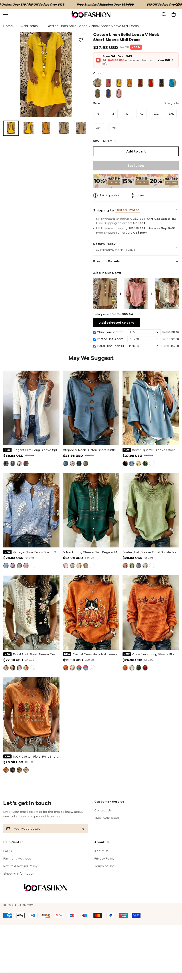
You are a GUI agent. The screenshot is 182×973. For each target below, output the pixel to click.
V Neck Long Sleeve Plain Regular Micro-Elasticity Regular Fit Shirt (91, 552)
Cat (65, 667)
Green (79, 463)
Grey (19, 565)
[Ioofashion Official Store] (91, 14)
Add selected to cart (116, 322)
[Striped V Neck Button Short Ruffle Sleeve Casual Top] (91, 408)
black (6, 463)
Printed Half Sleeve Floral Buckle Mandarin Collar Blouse (151, 552)
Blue (65, 463)
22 (85, 565)
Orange (26, 667)
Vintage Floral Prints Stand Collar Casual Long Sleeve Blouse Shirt (36, 552)
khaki (12, 463)
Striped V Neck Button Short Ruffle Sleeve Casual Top (91, 450)
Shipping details (176, 210)
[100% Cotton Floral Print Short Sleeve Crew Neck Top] (31, 714)
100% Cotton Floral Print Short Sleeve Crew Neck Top (36, 756)
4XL (100, 130)
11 (119, 93)
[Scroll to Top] (173, 949)
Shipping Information (18, 873)
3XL (173, 115)
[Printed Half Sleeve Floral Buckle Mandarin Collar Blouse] (136, 293)
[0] (173, 14)
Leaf (72, 667)
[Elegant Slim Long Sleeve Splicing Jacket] (31, 408)
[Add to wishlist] (81, 40)
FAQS (7, 851)
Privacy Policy (104, 858)
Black (125, 463)
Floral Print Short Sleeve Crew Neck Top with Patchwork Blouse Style (36, 654)
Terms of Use (104, 866)
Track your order (106, 818)
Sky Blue (132, 463)
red (26, 463)
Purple (12, 565)
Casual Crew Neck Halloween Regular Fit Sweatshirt (96, 654)
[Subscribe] (79, 828)
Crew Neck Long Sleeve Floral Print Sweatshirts (155, 654)
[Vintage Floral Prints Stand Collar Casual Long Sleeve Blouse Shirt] (31, 510)
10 (108, 93)
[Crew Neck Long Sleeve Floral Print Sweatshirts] (151, 612)
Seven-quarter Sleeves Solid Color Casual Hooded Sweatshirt (155, 450)
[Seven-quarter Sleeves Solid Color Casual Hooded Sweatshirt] (151, 408)
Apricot (138, 463)
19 (65, 565)
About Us (101, 851)
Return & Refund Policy (20, 866)
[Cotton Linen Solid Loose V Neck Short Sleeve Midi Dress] (105, 293)
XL (143, 115)
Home (8, 26)
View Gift (164, 60)
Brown (19, 770)
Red (145, 667)
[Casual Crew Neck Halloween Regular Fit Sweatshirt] (91, 612)
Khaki (85, 463)
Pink (26, 565)
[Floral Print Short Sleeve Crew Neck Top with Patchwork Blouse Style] (167, 293)
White (19, 463)
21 (79, 565)
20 (72, 565)
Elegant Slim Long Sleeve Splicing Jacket (36, 450)
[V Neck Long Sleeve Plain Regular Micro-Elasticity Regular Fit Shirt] (91, 510)
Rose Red (85, 667)
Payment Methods (17, 858)
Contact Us (103, 810)
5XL (115, 130)
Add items (29, 26)
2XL (157, 115)
